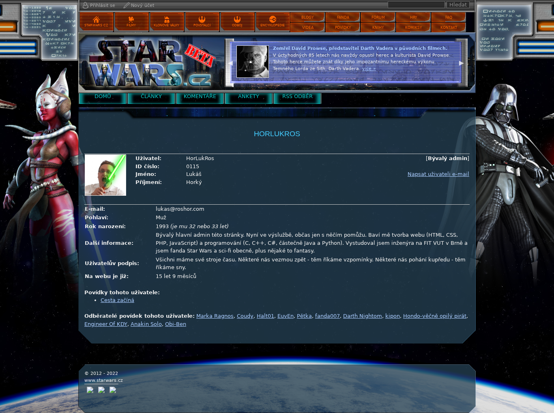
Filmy (131, 25)
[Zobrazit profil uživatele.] (105, 175)
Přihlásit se (102, 5)
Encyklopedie (272, 25)
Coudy (245, 316)
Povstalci (201, 25)
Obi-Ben (175, 324)
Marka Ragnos (215, 316)
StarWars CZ (96, 25)
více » (369, 68)
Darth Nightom (362, 316)
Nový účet (142, 5)
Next (461, 62)
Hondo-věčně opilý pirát (434, 316)
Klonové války (166, 25)
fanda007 (327, 316)
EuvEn (285, 316)
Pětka (304, 316)
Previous (230, 62)
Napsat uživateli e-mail (438, 174)
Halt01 (265, 316)
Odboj (237, 25)
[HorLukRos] (149, 63)
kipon (392, 316)
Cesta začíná (117, 300)
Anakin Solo (146, 324)
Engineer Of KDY (105, 324)
